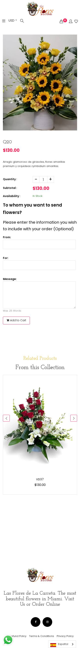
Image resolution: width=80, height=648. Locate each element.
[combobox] (62, 644)
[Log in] (70, 21)
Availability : (11, 196)
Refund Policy (18, 636)
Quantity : (10, 179)
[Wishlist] (76, 21)
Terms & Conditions (41, 636)
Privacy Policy (65, 636)
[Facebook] (35, 622)
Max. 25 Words (12, 311)
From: (7, 237)
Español (63, 644)
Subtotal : (10, 188)
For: (5, 258)
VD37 (40, 479)
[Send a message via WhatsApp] (8, 640)
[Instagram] (47, 622)
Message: (10, 279)
